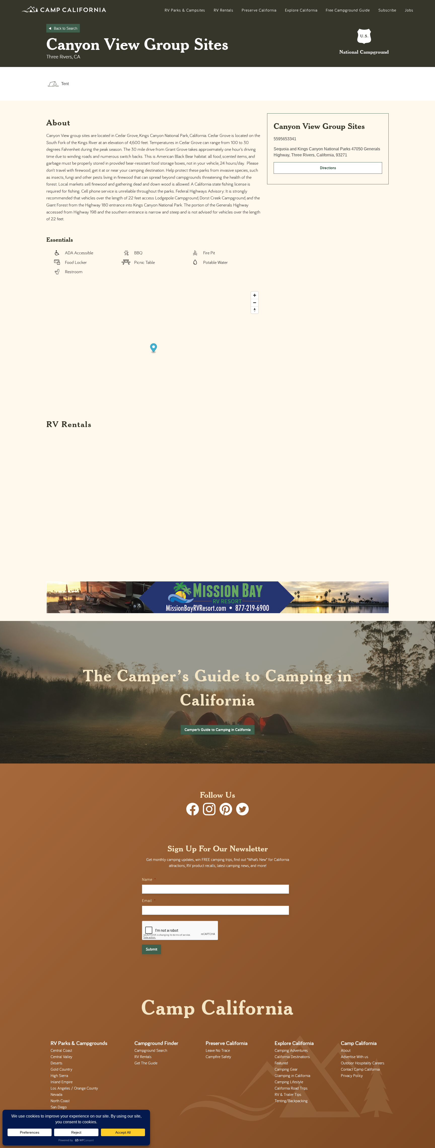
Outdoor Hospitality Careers (362, 1062)
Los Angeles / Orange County (74, 1088)
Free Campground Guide (348, 10)
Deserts (56, 1062)
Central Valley (61, 1056)
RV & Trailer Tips (288, 1094)
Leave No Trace (218, 1050)
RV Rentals (223, 10)
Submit (151, 949)
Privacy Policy (352, 1075)
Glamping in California (292, 1075)
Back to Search (65, 28)
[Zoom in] (254, 295)
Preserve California (259, 10)
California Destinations (292, 1056)
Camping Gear (286, 1069)
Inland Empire (61, 1081)
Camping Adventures (291, 1050)
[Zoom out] (254, 302)
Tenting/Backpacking (291, 1100)
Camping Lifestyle (289, 1081)
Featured (281, 1062)
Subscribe (387, 10)
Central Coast (61, 1050)
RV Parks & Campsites (185, 10)
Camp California (359, 1043)
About (345, 1050)
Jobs (409, 10)
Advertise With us (354, 1056)
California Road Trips (291, 1088)
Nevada (56, 1094)
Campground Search (150, 1050)
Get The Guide (145, 1062)
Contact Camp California (360, 1069)
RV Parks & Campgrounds (79, 1043)
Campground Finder (156, 1043)
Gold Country (61, 1069)
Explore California (301, 10)
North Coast (60, 1100)
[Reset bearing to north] (254, 310)
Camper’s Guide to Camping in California (218, 729)
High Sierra (59, 1075)
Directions (328, 167)
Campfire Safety (218, 1056)
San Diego (59, 1106)
